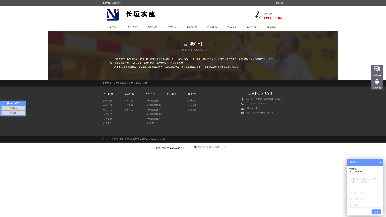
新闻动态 (152, 27)
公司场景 (107, 119)
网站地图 (279, 3)
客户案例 (192, 27)
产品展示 (150, 94)
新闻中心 (129, 94)
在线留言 (192, 109)
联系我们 (272, 27)
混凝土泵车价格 (129, 83)
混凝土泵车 (142, 83)
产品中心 (172, 27)
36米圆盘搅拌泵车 (153, 100)
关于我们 (107, 100)
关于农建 (132, 27)
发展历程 (107, 114)
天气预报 (118, 83)
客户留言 (252, 27)
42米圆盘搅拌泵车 (153, 119)
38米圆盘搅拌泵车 (153, 114)
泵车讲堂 (128, 109)
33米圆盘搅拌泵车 (153, 105)
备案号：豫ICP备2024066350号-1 (169, 148)
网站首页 (112, 27)
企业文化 (107, 109)
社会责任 (107, 123)
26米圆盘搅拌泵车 (153, 109)
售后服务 (232, 27)
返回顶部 (377, 87)
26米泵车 (150, 123)
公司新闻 (128, 100)
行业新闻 (128, 105)
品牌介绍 (107, 105)
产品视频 (212, 27)
